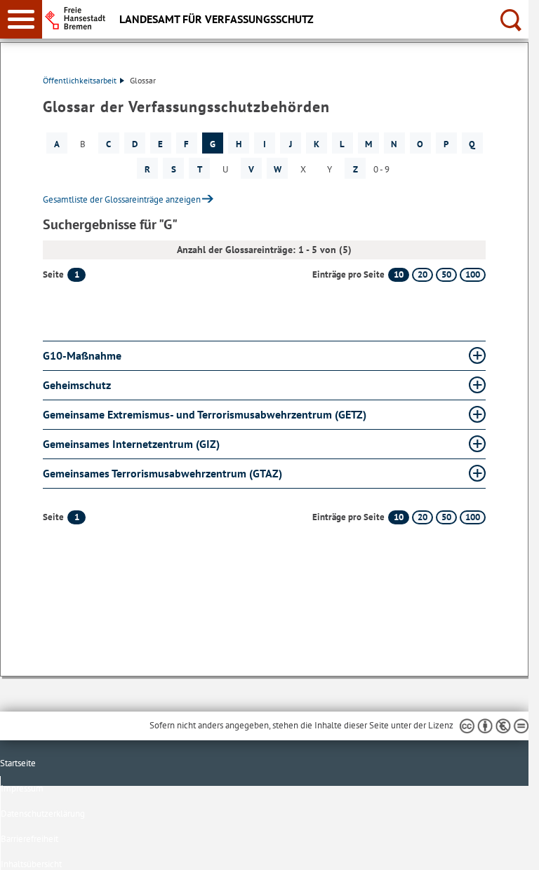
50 (446, 274)
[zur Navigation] (21, 19)
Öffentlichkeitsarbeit (80, 80)
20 (422, 274)
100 (472, 274)
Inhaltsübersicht (31, 864)
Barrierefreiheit (29, 839)
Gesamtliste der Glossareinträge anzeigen (122, 199)
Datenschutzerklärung (43, 814)
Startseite (18, 763)
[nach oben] (506, 848)
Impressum (22, 788)
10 (399, 274)
